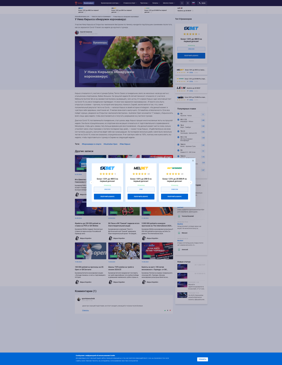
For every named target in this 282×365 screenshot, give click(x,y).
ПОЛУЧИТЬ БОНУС (107, 196)
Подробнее (142, 361)
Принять (202, 359)
